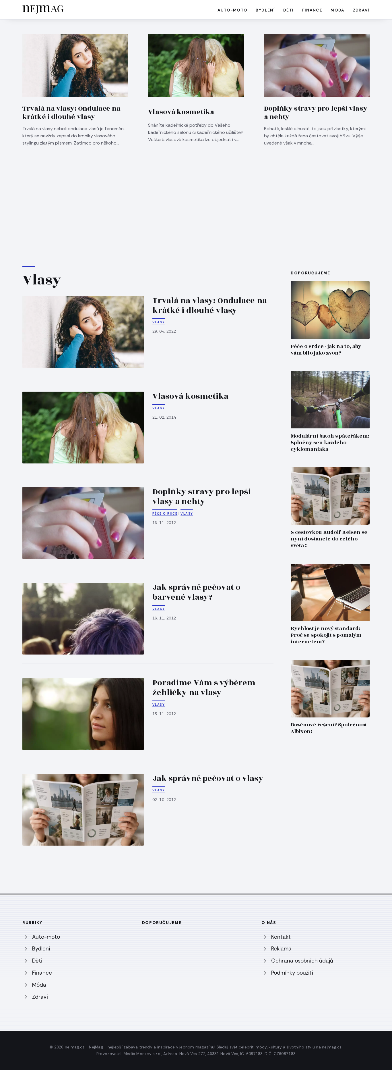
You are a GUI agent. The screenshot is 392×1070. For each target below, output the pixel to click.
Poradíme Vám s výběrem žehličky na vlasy (204, 688)
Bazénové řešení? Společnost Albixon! (329, 728)
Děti (288, 10)
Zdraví (361, 10)
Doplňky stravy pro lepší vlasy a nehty (315, 112)
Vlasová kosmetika (181, 112)
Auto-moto (233, 10)
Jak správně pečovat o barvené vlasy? (196, 592)
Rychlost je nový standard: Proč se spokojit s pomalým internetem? (326, 635)
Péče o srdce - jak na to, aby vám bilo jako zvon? (326, 349)
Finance (312, 10)
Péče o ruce (165, 513)
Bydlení (265, 10)
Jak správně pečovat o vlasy (207, 778)
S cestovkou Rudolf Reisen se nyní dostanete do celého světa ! (329, 538)
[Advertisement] (196, 193)
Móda (338, 10)
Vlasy (158, 322)
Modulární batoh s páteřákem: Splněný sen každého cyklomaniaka (330, 442)
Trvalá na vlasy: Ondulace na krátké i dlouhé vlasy (71, 112)
